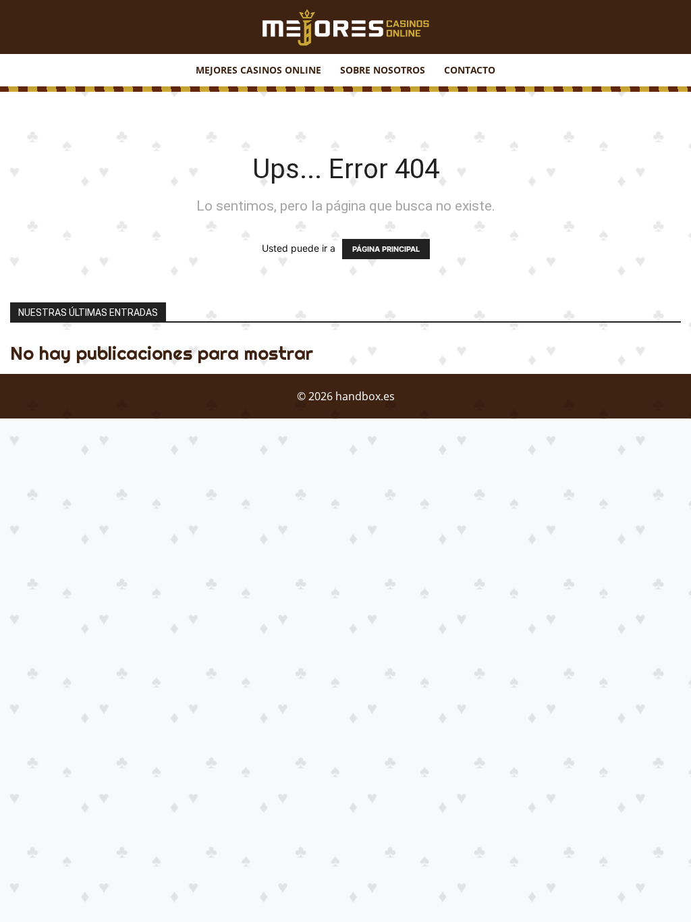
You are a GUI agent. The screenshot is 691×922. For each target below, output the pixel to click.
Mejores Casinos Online (258, 69)
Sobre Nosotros (382, 69)
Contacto (469, 69)
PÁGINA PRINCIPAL (386, 249)
